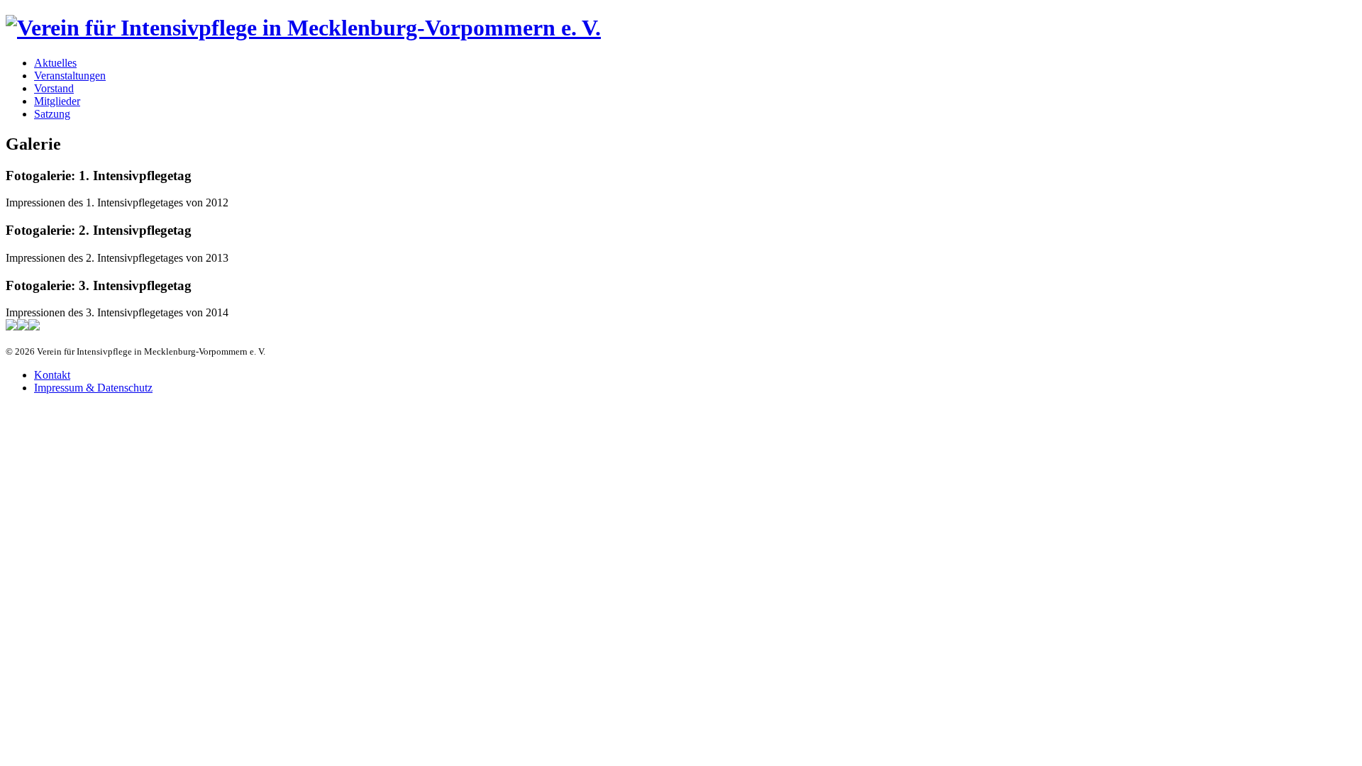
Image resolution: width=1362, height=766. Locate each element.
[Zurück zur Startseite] (303, 27)
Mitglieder (57, 101)
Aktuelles (55, 63)
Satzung (52, 114)
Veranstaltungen (70, 76)
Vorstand (54, 88)
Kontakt (52, 375)
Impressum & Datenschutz (93, 388)
